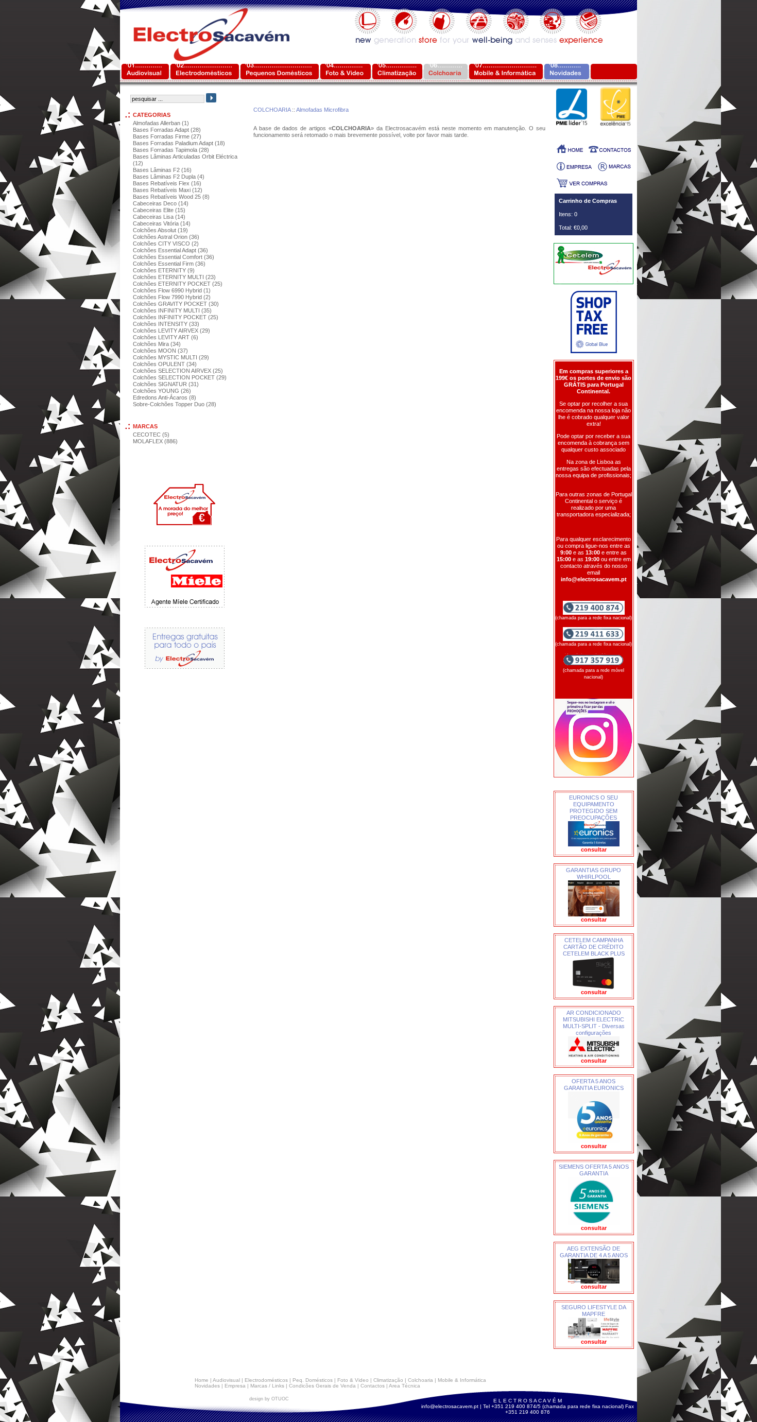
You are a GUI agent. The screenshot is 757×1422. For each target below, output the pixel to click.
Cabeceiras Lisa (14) (159, 217)
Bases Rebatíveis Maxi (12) (167, 190)
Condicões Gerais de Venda (322, 1386)
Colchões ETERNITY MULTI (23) (174, 277)
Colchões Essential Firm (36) (169, 264)
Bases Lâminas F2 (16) (162, 170)
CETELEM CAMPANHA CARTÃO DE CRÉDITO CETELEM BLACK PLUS (594, 947)
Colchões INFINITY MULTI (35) (172, 310)
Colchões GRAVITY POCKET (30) (176, 304)
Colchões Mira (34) (157, 344)
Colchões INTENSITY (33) (166, 324)
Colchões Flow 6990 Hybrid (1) (172, 290)
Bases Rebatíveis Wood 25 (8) (171, 197)
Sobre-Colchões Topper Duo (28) (174, 404)
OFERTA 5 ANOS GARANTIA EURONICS (594, 1084)
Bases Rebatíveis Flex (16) (167, 183)
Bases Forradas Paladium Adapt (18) (179, 143)
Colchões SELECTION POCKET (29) (180, 377)
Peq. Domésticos (313, 1380)
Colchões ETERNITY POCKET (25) (177, 284)
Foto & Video (353, 1380)
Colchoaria (420, 1380)
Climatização (388, 1380)
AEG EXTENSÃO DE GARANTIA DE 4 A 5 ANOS (594, 1251)
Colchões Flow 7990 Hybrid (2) (172, 297)
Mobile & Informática (462, 1380)
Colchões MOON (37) (160, 351)
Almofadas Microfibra (322, 110)
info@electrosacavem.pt (449, 1406)
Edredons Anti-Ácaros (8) (164, 397)
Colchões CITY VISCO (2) (166, 243)
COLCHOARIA (271, 110)
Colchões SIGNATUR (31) (166, 384)
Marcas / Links (267, 1386)
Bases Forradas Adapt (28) (167, 130)
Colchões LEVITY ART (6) (165, 337)
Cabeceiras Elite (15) (159, 210)
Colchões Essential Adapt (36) (170, 250)
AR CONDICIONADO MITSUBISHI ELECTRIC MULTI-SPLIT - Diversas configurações (594, 1023)
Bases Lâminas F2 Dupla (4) (168, 177)
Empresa (235, 1386)
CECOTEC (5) (151, 434)
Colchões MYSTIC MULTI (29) (171, 357)
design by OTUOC (269, 1398)
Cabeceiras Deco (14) (160, 203)
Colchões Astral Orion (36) (166, 237)
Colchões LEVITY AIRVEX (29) (171, 330)
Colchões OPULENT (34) (165, 364)
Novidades (207, 1386)
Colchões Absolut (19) (160, 230)
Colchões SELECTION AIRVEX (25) (178, 371)
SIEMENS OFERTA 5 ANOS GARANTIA (594, 1170)
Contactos (372, 1386)
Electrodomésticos (266, 1380)
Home (202, 1380)
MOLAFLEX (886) (155, 441)
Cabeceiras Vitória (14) (162, 223)
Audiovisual (226, 1380)
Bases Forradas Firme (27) (167, 136)
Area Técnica (404, 1386)
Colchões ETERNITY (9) (164, 270)
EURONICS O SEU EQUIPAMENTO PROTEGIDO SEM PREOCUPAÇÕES (593, 807)
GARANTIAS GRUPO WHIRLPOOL (593, 873)
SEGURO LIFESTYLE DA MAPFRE (593, 1310)
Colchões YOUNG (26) (162, 391)
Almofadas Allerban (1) (161, 123)
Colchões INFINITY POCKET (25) (175, 317)
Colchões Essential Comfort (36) (173, 257)
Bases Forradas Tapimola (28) (171, 150)
